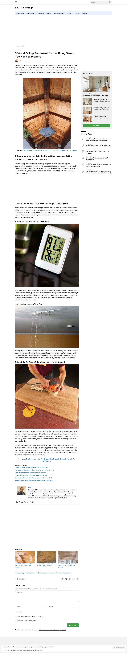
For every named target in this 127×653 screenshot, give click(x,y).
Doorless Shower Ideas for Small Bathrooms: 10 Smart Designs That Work (95, 95)
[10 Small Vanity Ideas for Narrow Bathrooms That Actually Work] (87, 110)
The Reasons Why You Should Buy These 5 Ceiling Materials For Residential (50, 460)
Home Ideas (20, 13)
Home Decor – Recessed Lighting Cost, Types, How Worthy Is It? (34, 470)
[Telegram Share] (73, 579)
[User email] (32, 502)
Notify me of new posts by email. (27, 620)
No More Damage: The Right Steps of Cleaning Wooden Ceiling (24, 565)
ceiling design (20, 573)
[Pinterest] (19, 502)
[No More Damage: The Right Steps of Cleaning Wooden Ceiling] (25, 557)
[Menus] (16, 2)
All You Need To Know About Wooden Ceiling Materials (45, 564)
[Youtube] (22, 502)
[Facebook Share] (62, 579)
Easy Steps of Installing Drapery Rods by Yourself (30, 472)
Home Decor (30, 13)
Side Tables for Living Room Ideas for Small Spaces (97, 159)
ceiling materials (42, 573)
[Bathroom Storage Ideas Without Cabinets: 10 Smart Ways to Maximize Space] (87, 102)
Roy (20, 60)
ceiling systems (66, 573)
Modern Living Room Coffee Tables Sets (98, 145)
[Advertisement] (63, 30)
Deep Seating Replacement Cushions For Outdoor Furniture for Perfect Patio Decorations (98, 140)
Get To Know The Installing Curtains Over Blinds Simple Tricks (34, 478)
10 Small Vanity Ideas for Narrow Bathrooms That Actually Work (101, 108)
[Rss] (25, 502)
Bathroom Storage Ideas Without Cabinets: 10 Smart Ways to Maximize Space (102, 100)
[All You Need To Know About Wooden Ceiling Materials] (46, 557)
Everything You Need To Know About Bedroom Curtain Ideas (34, 480)
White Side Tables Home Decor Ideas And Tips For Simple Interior (98, 165)
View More (96, 126)
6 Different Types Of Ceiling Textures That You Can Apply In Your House (50, 150)
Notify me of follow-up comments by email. (30, 616)
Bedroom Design (59, 13)
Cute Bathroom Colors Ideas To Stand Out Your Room (31, 467)
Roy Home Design (24, 7)
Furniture (69, 13)
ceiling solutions (54, 573)
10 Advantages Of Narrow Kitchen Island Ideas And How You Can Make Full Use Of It (98, 172)
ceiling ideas (30, 573)
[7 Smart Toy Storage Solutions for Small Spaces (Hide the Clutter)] (87, 118)
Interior (77, 13)
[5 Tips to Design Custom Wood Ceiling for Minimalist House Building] (68, 557)
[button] (110, 2)
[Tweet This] (66, 579)
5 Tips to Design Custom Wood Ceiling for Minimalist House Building (67, 565)
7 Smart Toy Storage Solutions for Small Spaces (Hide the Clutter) (102, 117)
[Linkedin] (17, 502)
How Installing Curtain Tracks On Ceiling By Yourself (31, 475)
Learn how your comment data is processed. (52, 630)
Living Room (40, 13)
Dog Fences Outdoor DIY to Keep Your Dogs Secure (97, 152)
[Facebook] (30, 502)
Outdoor (84, 13)
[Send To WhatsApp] (77, 579)
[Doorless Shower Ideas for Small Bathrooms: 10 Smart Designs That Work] (96, 84)
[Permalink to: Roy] (16, 60)
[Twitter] (27, 502)
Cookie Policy (38, 650)
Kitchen (49, 13)
